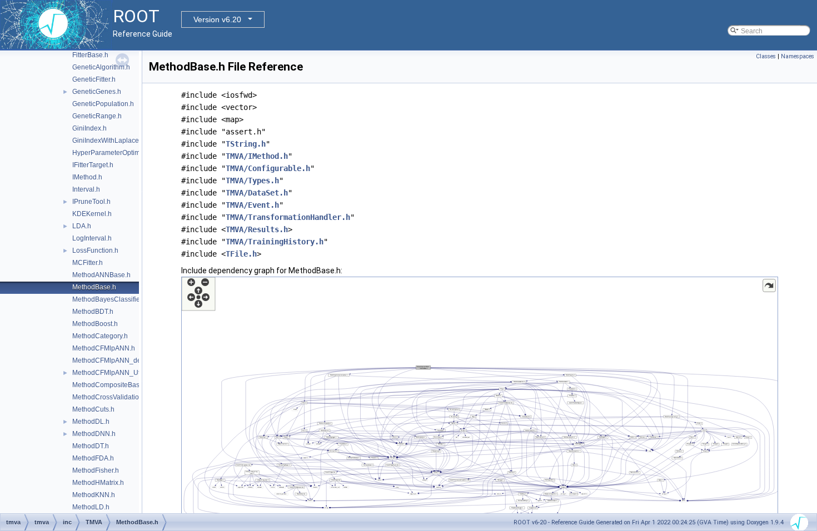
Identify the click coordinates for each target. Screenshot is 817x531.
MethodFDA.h (93, 458)
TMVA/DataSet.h (257, 192)
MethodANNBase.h (101, 275)
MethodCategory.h (100, 336)
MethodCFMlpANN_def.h (110, 360)
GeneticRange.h (97, 116)
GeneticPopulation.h (103, 104)
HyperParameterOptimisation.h (119, 153)
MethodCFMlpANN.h (103, 348)
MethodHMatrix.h (98, 483)
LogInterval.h (92, 238)
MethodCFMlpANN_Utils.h (112, 373)
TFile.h (241, 253)
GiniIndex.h (89, 128)
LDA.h (81, 226)
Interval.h (86, 189)
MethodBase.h (94, 287)
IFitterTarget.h (92, 165)
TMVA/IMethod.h (257, 156)
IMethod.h (87, 177)
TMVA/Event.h (252, 205)
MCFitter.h (87, 263)
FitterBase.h (90, 55)
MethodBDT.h (92, 311)
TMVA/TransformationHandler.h (288, 217)
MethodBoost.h (95, 324)
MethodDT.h (90, 446)
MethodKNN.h (93, 495)
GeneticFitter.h (94, 79)
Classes (766, 56)
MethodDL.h (90, 421)
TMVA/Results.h (257, 229)
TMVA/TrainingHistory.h (274, 241)
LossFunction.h (95, 250)
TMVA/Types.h (252, 180)
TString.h (246, 143)
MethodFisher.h (95, 470)
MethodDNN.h (94, 434)
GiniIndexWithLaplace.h (108, 140)
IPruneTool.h (91, 202)
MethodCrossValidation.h (110, 397)
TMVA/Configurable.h (268, 168)
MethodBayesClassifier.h (109, 299)
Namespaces (797, 56)
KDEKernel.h (92, 214)
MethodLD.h (90, 507)
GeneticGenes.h (96, 92)
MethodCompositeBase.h (110, 385)
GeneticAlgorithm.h (101, 67)
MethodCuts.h (93, 409)
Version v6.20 (217, 19)
